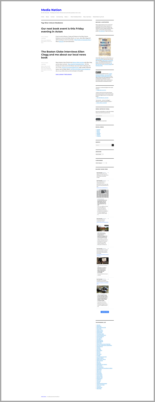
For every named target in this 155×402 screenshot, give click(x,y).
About (47, 16)
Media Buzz (99, 363)
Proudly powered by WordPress (53, 396)
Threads (98, 132)
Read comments (68, 74)
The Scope (99, 381)
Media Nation (51, 10)
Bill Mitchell (99, 326)
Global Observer (100, 346)
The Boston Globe (99, 65)
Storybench (99, 379)
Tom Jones (99, 386)
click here (61, 41)
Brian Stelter (99, 328)
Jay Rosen (98, 351)
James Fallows (99, 350)
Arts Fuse (98, 325)
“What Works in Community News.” (82, 39)
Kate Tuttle (48, 67)
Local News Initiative (108, 64)
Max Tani (98, 361)
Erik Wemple (99, 342)
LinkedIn (98, 134)
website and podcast (99, 59)
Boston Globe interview (78, 62)
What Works (99, 388)
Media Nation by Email (98, 16)
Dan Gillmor (99, 339)
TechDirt (98, 382)
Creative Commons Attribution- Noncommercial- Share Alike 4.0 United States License (104, 75)
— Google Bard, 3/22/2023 (101, 90)
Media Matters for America (102, 364)
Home (42, 16)
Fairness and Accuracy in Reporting (103, 344)
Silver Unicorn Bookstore (46, 40)
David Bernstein (100, 340)
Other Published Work (76, 16)
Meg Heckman (99, 365)
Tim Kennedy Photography (102, 383)
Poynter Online (99, 375)
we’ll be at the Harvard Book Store (70, 67)
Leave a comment (60, 74)
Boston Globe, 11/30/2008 (102, 102)
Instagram (99, 136)
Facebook (98, 129)
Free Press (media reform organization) (104, 345)
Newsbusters (99, 369)
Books (66, 16)
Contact (53, 16)
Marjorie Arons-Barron (101, 359)
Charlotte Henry (100, 331)
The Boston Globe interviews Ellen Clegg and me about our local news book (63, 54)
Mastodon (99, 133)
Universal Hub (99, 387)
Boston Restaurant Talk (101, 327)
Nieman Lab (99, 370)
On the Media (99, 373)
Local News (43, 38)
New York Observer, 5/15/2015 (102, 97)
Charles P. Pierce (100, 330)
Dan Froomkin (99, 337)
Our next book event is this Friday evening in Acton (62, 30)
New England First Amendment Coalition (104, 368)
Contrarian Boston (100, 336)
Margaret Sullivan (100, 358)
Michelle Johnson (100, 367)
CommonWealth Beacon (101, 335)
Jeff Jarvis (98, 353)
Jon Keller (98, 355)
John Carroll (99, 354)
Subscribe (98, 119)
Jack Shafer (99, 349)
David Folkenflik (100, 341)
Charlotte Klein (99, 332)
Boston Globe (43, 66)
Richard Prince (99, 378)
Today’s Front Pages (101, 384)
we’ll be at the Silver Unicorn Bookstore (80, 69)
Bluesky (98, 130)
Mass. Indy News (87, 16)
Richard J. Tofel (100, 377)
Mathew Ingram (100, 360)
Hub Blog (98, 347)
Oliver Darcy (99, 372)
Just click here (102, 31)
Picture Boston (99, 374)
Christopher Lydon (100, 333)
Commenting (59, 16)
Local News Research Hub (102, 356)
